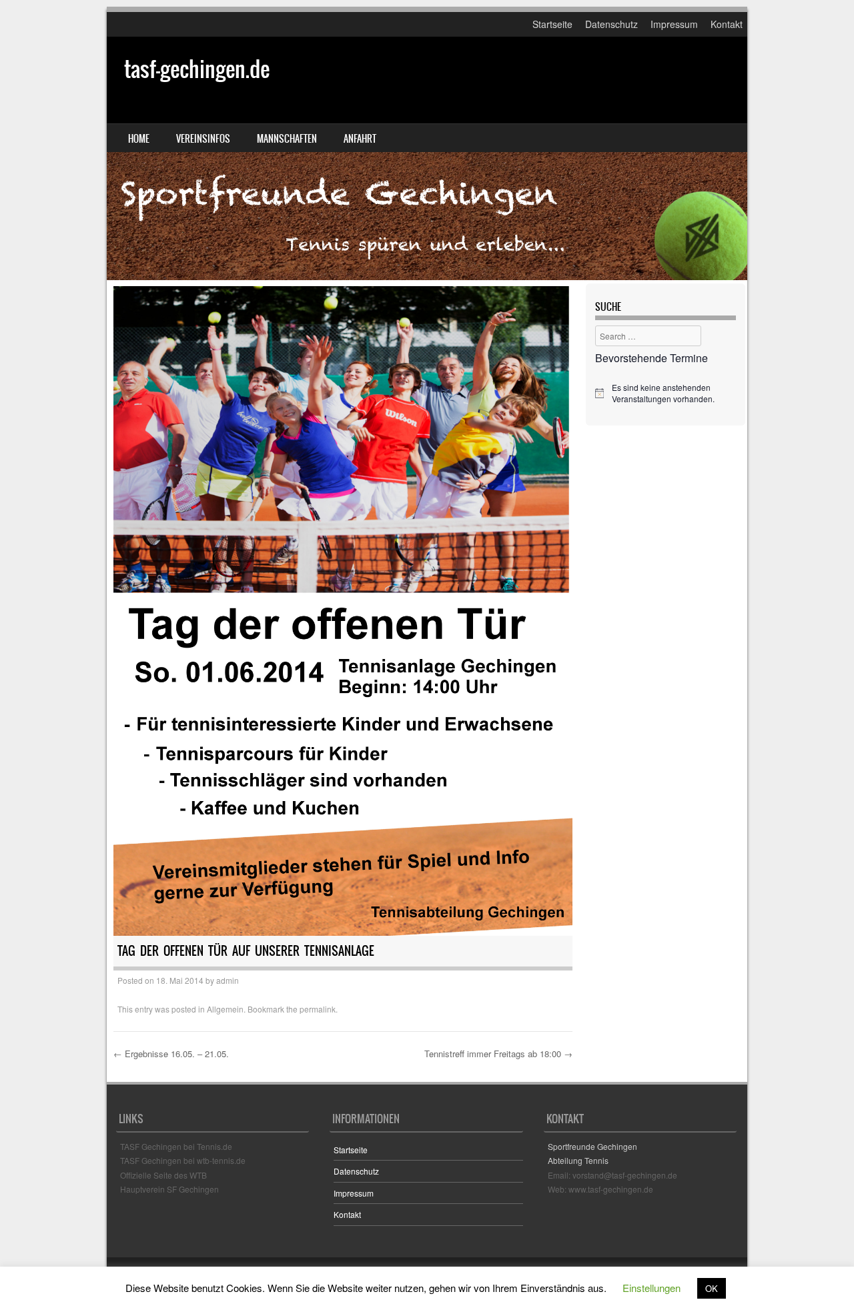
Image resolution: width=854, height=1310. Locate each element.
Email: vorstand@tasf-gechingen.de (612, 1175)
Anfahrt (360, 138)
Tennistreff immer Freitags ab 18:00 (498, 1053)
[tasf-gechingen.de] (427, 158)
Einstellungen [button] (651, 1288)
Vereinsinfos (203, 138)
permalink (318, 1009)
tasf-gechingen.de (197, 69)
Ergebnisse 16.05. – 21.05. (171, 1053)
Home (138, 138)
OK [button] (711, 1288)
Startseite (552, 24)
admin (227, 980)
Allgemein (225, 1009)
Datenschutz (611, 24)
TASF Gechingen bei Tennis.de (176, 1146)
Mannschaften (287, 138)
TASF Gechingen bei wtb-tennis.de (183, 1160)
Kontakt (727, 24)
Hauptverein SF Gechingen (169, 1189)
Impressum (674, 24)
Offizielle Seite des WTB (163, 1175)
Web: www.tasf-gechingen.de (600, 1189)
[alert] (665, 393)
